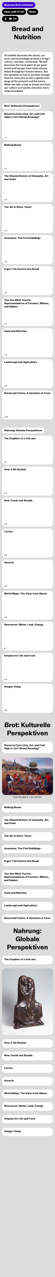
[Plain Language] (10, 19)
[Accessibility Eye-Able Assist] (5, 19)
